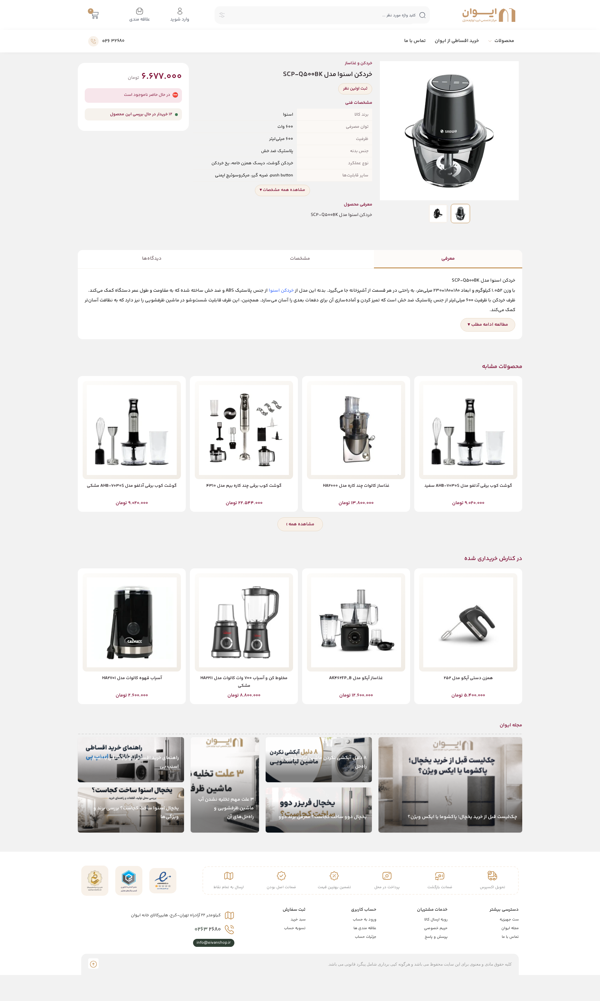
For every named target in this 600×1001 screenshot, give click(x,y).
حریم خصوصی (436, 928)
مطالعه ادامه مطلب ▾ (488, 324)
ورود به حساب (364, 920)
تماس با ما (510, 937)
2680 (207, 929)
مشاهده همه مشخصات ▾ (282, 190)
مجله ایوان (510, 928)
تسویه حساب (295, 928)
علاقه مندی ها (364, 928)
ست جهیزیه (509, 920)
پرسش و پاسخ (436, 937)
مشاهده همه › (300, 524)
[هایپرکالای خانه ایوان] (488, 15)
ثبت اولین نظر (355, 88)
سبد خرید (298, 920)
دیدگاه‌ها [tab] (151, 258)
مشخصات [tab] (300, 258)
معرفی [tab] (448, 258)
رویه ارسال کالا (436, 920)
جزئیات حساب (365, 937)
